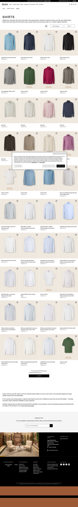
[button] (69, 4)
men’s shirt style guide (28, 406)
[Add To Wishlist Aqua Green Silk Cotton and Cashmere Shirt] (17, 201)
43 (72, 188)
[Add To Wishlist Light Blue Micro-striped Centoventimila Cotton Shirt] (56, 201)
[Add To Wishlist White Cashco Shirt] (56, 32)
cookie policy (34, 162)
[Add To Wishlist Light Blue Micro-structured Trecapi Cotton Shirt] (17, 269)
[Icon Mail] (71, 4)
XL (51, 53)
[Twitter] (61, 464)
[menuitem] (10, 4)
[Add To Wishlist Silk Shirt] (17, 99)
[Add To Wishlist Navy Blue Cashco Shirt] (37, 32)
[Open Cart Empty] (75, 4)
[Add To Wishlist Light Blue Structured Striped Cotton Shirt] (56, 336)
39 (63, 188)
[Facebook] (66, 464)
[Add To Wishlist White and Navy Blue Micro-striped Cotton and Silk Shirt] (17, 302)
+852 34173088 (52, 447)
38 (61, 188)
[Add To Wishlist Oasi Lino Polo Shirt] (56, 133)
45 (75, 188)
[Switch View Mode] (46, 26)
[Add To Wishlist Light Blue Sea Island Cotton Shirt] (76, 201)
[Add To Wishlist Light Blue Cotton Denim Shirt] (17, 32)
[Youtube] (69, 464)
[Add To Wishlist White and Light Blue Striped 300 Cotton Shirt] (37, 336)
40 (66, 188)
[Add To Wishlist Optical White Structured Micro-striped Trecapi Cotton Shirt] (76, 235)
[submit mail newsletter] (51, 425)
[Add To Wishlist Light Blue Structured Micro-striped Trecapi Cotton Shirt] (56, 235)
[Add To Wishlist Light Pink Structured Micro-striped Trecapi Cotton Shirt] (76, 269)
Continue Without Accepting (59, 153)
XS (6, 53)
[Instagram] (64, 464)
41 (68, 188)
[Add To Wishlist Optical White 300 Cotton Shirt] (76, 302)
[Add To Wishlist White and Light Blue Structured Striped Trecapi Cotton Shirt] (37, 302)
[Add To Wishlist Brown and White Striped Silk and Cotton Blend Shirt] (76, 167)
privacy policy (42, 162)
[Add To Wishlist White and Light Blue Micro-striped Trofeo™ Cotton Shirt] (37, 235)
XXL (34, 53)
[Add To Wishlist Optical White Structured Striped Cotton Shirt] (17, 336)
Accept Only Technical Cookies (49, 166)
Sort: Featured (56, 26)
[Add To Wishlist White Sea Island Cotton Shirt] (17, 235)
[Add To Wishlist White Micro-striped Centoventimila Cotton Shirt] (37, 201)
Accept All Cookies (60, 166)
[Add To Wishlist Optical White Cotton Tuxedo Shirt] (37, 269)
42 (70, 188)
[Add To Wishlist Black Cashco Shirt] (76, 32)
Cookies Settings (18, 166)
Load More (39, 375)
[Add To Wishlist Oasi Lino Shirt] (37, 66)
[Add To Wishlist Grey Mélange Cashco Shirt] (17, 66)
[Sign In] (73, 4)
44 (14, 222)
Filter (69, 26)
